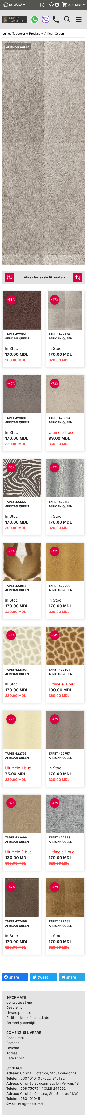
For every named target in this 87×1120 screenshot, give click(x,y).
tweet (42, 977)
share (13, 977)
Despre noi (14, 1007)
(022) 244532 (55, 1088)
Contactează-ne (19, 1002)
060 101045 (30, 1098)
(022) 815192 (54, 1078)
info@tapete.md (30, 1104)
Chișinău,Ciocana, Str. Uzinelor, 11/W (49, 1093)
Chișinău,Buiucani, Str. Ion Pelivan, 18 (49, 1083)
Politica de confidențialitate (27, 1017)
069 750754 (31, 1088)
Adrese (11, 1053)
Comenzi (13, 1043)
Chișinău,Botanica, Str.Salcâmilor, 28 (48, 1073)
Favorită (12, 1048)
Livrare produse (18, 1012)
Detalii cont (15, 1058)
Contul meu (15, 1038)
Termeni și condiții (20, 1023)
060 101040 (30, 1078)
